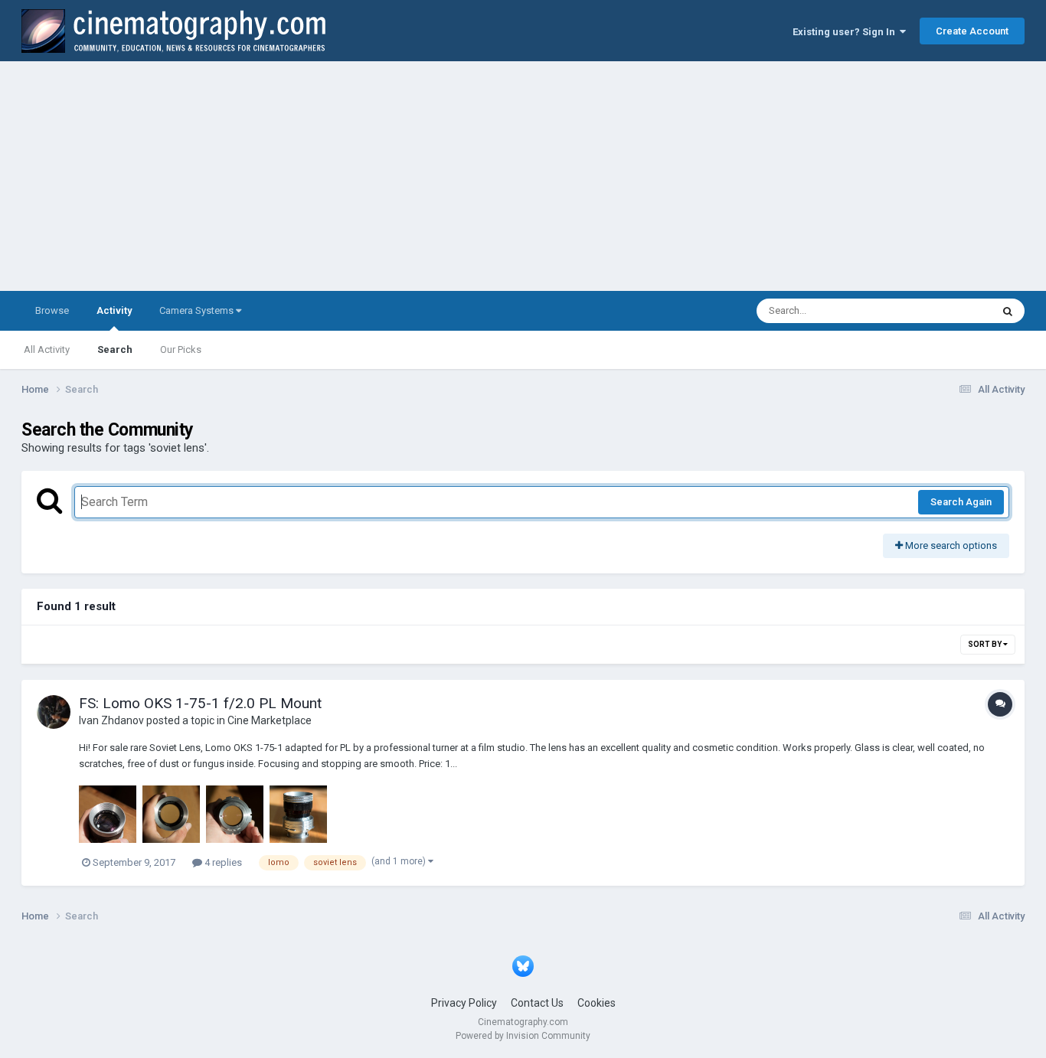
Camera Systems (197, 310)
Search (114, 349)
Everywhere (945, 310)
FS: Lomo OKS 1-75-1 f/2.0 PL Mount (200, 703)
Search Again (961, 502)
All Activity (47, 349)
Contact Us (537, 1003)
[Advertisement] (523, 176)
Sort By (985, 644)
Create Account (972, 31)
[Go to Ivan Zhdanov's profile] (53, 712)
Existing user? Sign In (846, 32)
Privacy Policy (464, 1003)
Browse (52, 310)
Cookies (596, 1003)
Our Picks (180, 349)
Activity (114, 310)
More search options (950, 545)
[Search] (1008, 311)
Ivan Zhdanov (111, 720)
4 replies (222, 862)
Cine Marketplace (269, 720)
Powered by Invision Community (523, 1035)
